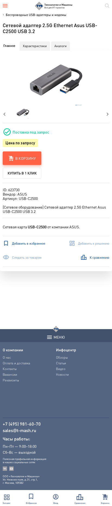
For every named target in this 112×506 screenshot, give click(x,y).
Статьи (61, 363)
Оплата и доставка (16, 363)
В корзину (25, 158)
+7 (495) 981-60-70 (22, 424)
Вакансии (10, 374)
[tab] (9, 46)
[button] (56, 80)
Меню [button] (59, 337)
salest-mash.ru (19, 430)
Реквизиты (11, 380)
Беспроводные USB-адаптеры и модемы (36, 15)
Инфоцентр (66, 349)
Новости (62, 374)
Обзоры (62, 357)
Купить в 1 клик (22, 173)
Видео (61, 369)
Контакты (10, 369)
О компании (13, 349)
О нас (7, 357)
